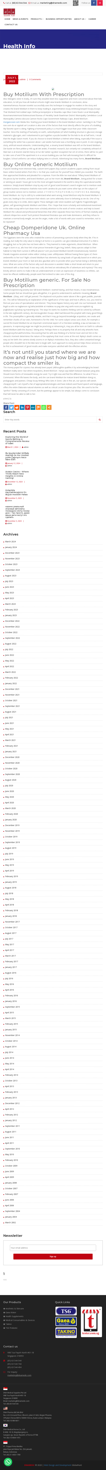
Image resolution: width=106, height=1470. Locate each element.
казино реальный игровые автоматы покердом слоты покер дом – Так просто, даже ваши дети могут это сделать (17, 511)
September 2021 (12, 706)
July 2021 (9, 717)
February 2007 (11, 1194)
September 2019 (12, 842)
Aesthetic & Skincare (14, 1308)
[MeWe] (33, 407)
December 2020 (12, 757)
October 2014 (11, 1041)
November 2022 (12, 626)
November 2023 (12, 558)
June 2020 (9, 791)
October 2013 (11, 1080)
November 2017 (12, 921)
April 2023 (9, 598)
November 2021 (12, 694)
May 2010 (9, 1154)
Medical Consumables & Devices (20, 1320)
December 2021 (12, 689)
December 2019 (12, 825)
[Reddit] (16, 407)
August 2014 (10, 1046)
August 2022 (10, 643)
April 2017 (9, 950)
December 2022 (12, 621)
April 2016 (9, 989)
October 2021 (11, 700)
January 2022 (11, 683)
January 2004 (11, 1216)
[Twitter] (11, 407)
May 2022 (9, 660)
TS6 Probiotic (11, 1328)
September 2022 (12, 638)
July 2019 (9, 853)
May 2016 (9, 984)
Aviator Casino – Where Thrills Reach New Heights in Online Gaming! (17, 474)
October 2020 (11, 768)
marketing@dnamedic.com (19, 1375)
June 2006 (9, 1199)
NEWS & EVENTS (20, 19)
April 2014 (9, 1069)
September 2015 (12, 1007)
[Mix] (38, 407)
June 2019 (9, 859)
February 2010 (11, 1160)
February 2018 (11, 910)
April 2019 (9, 870)
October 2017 (11, 927)
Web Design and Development (57, 1465)
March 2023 (10, 604)
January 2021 (11, 751)
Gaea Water (10, 1312)
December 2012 (12, 1103)
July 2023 (9, 581)
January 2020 (11, 819)
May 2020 (9, 797)
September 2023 (12, 570)
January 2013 (11, 1097)
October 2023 (11, 564)
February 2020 (11, 814)
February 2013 (11, 1092)
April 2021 (9, 734)
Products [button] (36, 19)
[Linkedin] (22, 407)
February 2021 (11, 745)
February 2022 (11, 677)
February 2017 (11, 961)
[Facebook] (6, 407)
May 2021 (9, 728)
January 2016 (11, 1001)
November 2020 (12, 763)
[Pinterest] (27, 407)
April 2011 (9, 1143)
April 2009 (9, 1177)
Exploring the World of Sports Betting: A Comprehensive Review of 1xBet (17, 440)
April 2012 (9, 1109)
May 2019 (9, 865)
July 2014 (9, 1052)
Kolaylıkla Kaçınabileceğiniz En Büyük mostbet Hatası (16, 492)
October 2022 (11, 632)
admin (26, 447)
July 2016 (9, 978)
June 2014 (9, 1058)
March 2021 (10, 740)
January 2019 (11, 882)
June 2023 (9, 587)
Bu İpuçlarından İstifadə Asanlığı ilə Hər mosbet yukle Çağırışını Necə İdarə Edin (17, 456)
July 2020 (9, 785)
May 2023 (9, 592)
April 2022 (9, 666)
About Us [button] (79, 19)
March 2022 (10, 672)
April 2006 (9, 1205)
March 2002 (10, 1222)
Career (92, 19)
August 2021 (10, 711)
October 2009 (11, 1165)
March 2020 (10, 808)
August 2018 (10, 887)
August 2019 (10, 848)
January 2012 (11, 1120)
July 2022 (9, 649)
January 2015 (11, 1029)
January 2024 (11, 547)
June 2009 (9, 1171)
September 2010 (12, 1148)
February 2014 (11, 1075)
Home (7, 19)
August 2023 (10, 575)
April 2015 (9, 1012)
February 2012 (11, 1114)
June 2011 (9, 1137)
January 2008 (11, 1182)
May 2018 (9, 899)
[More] (49, 407)
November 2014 (12, 1035)
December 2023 (12, 553)
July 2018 (9, 893)
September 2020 (12, 774)
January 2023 (11, 615)
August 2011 (10, 1131)
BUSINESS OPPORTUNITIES (59, 19)
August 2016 (10, 972)
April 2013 (9, 1086)
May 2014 (9, 1063)
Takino (8, 1324)
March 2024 (10, 541)
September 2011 (12, 1126)
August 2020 (10, 780)
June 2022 (9, 655)
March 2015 (10, 1018)
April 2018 (9, 904)
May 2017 (9, 944)
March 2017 (10, 955)
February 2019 (11, 876)
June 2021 (9, 723)
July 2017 (9, 938)
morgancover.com (11, 122)
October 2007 (11, 1188)
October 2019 (11, 836)
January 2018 (11, 916)
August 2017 (10, 933)
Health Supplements (14, 1316)
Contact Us (11, 24)
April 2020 (9, 802)
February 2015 (11, 1024)
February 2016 (11, 995)
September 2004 (12, 1211)
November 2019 (12, 831)
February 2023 (11, 609)
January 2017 (11, 967)
